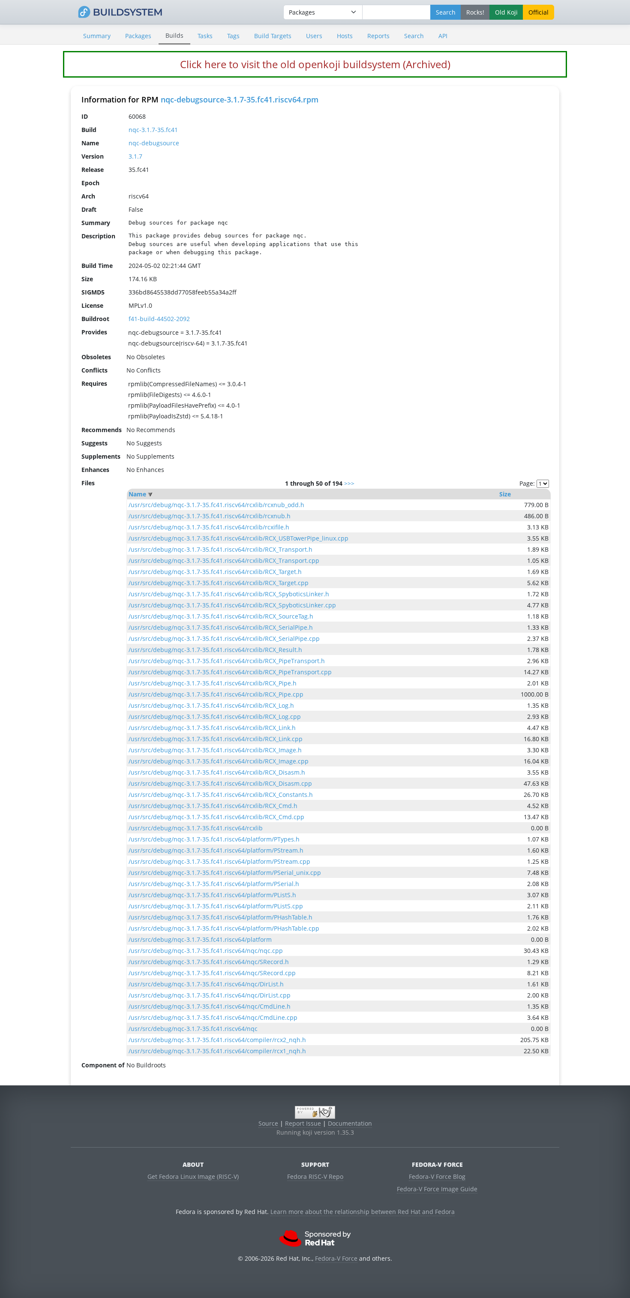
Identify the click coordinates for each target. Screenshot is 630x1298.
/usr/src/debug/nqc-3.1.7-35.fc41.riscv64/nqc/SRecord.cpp (212, 973)
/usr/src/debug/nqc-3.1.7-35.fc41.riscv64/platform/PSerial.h (214, 884)
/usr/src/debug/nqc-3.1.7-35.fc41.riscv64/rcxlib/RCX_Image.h (215, 750)
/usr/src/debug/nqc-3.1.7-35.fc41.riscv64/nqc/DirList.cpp (210, 995)
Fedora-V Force (336, 1258)
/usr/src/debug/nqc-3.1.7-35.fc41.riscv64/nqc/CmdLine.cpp (213, 1017)
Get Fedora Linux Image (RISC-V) (193, 1176)
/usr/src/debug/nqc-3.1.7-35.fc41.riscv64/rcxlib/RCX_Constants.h (221, 794)
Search (414, 36)
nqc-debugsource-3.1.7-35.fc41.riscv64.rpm (239, 99)
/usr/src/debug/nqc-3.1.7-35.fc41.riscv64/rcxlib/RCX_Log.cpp (215, 716)
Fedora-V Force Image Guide (437, 1189)
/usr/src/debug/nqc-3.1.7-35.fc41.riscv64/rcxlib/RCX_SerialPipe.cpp (224, 638)
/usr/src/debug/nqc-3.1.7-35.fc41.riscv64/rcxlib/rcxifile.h (209, 527)
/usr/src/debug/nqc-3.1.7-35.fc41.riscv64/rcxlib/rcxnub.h (210, 516)
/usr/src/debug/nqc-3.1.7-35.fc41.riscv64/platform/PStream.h (216, 850)
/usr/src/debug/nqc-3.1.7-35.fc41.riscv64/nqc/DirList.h (206, 984)
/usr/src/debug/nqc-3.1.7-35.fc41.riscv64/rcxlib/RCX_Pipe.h (213, 683)
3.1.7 (135, 156)
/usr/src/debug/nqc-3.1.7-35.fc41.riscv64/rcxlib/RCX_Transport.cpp (224, 560)
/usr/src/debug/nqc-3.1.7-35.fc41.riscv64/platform (200, 939)
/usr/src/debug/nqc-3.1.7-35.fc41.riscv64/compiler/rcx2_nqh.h (217, 1040)
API (442, 36)
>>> (349, 483)
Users (314, 36)
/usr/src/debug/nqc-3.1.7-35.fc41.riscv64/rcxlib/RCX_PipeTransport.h (227, 661)
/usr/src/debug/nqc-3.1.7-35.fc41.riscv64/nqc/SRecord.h (209, 962)
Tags (233, 36)
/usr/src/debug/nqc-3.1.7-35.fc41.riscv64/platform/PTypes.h (214, 839)
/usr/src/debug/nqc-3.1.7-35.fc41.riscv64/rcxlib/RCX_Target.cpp (219, 583)
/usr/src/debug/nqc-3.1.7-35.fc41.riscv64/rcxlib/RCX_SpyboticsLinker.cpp (232, 605)
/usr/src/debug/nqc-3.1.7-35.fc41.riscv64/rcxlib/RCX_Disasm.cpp (220, 783)
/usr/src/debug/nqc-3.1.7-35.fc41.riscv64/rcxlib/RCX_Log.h (211, 705)
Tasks (205, 36)
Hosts (345, 36)
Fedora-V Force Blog (437, 1176)
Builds (174, 35)
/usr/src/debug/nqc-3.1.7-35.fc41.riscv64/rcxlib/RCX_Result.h (215, 650)
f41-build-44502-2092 (159, 319)
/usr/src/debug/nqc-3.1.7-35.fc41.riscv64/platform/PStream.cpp (219, 861)
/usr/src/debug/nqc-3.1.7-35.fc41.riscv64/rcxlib (196, 828)
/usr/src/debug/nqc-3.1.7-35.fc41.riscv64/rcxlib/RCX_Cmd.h (213, 806)
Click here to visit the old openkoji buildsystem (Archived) (315, 64)
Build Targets (272, 36)
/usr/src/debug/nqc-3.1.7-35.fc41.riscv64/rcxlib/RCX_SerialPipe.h (221, 627)
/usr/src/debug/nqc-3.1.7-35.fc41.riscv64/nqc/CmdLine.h (210, 1006)
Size (505, 494)
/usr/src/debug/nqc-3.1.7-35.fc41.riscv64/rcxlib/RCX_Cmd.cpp (216, 817)
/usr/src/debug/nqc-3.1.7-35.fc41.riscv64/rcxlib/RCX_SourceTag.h (221, 616)
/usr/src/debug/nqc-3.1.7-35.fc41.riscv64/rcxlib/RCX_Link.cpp (216, 739)
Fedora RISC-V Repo (315, 1176)
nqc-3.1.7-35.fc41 (153, 130)
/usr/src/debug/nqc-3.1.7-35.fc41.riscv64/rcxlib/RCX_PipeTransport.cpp (230, 672)
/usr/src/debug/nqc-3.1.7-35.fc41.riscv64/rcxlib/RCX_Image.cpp (219, 761)
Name (137, 494)
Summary (97, 36)
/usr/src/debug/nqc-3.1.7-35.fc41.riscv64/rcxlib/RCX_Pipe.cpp (216, 694)
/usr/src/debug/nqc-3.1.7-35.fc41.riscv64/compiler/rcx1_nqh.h (217, 1051)
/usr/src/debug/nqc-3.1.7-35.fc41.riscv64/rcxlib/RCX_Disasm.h (217, 772)
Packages (138, 36)
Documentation (350, 1123)
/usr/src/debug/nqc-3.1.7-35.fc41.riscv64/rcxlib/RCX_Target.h (215, 572)
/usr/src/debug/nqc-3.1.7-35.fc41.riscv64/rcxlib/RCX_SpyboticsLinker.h (229, 594)
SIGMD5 (93, 292)
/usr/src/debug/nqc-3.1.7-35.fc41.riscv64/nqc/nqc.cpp (206, 950)
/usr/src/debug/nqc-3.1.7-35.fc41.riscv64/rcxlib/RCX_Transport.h (220, 549)
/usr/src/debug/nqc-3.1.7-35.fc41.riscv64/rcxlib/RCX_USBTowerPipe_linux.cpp (238, 538)
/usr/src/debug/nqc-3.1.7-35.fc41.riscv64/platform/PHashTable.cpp (224, 928)
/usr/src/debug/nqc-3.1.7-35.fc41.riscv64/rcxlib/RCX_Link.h (212, 728)
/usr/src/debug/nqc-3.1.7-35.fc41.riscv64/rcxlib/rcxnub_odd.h (216, 505)
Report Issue (303, 1123)
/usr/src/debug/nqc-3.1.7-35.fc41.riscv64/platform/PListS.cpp (216, 906)
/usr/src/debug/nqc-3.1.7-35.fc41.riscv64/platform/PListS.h (212, 895)
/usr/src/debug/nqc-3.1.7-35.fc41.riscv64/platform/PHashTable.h (220, 917)
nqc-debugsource (154, 143)
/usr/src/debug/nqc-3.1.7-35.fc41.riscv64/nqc (193, 1029)
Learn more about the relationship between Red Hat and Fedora (362, 1212)
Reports (378, 36)
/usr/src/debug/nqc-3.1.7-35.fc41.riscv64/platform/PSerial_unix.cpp (225, 872)
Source (268, 1123)
